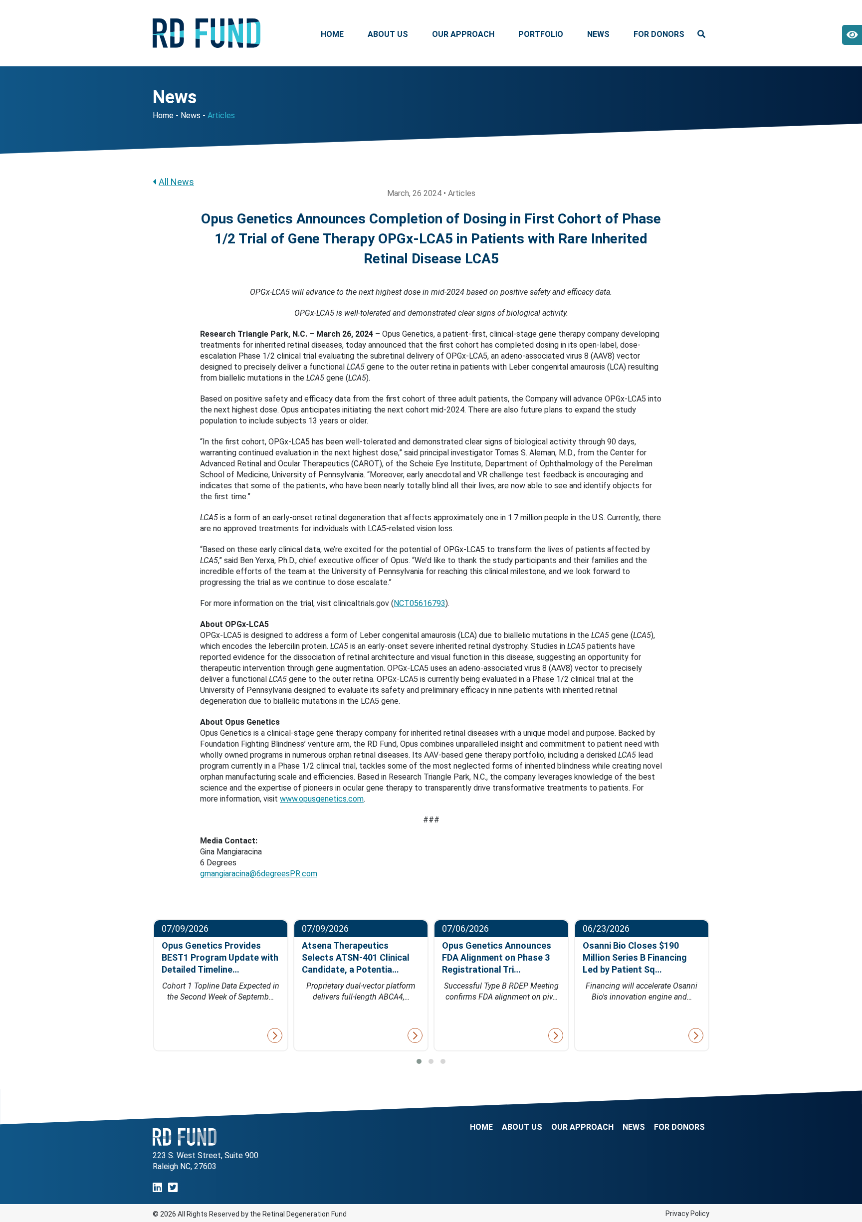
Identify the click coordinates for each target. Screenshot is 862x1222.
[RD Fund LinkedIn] (157, 1188)
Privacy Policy (687, 1214)
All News (176, 182)
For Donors (659, 34)
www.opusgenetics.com (322, 799)
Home (332, 34)
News (598, 34)
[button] (419, 1061)
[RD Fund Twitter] (173, 1188)
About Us (388, 34)
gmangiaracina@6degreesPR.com (258, 873)
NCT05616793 (419, 603)
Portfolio (540, 34)
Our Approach (463, 34)
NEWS (634, 1127)
